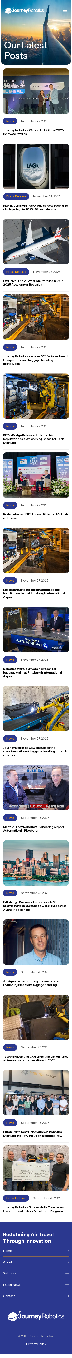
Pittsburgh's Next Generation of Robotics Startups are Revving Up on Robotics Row (32, 1133)
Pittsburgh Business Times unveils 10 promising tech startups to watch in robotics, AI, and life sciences (35, 905)
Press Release (16, 196)
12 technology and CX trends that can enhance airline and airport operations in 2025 (36, 1058)
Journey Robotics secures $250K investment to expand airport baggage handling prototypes (35, 360)
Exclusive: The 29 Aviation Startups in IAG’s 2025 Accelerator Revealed (33, 282)
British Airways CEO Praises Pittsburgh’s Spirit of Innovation (35, 516)
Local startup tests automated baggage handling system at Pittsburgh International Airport (34, 593)
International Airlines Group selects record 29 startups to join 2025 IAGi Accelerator (35, 207)
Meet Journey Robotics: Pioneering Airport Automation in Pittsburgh (33, 828)
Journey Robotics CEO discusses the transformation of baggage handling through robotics (35, 751)
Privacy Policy (36, 1344)
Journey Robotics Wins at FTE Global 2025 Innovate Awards (33, 132)
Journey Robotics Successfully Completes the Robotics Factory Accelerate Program (33, 1209)
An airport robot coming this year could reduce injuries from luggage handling (31, 983)
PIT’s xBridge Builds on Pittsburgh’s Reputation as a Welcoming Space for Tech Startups (33, 438)
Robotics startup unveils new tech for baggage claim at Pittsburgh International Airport (32, 672)
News (10, 121)
